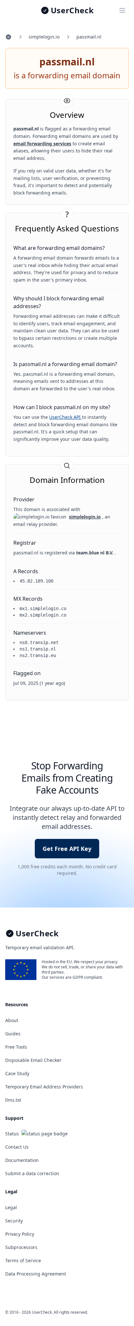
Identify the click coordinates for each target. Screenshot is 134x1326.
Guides (12, 1034)
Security (14, 1221)
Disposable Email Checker (33, 1060)
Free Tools (16, 1047)
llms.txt (13, 1100)
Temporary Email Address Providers (44, 1087)
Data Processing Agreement (35, 1274)
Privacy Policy (19, 1234)
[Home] (8, 37)
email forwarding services (42, 143)
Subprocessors (21, 1247)
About (11, 1020)
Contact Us (17, 1147)
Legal (11, 1207)
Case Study (17, 1073)
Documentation (22, 1160)
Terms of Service (23, 1260)
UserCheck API (65, 417)
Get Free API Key (67, 848)
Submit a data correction (32, 1173)
